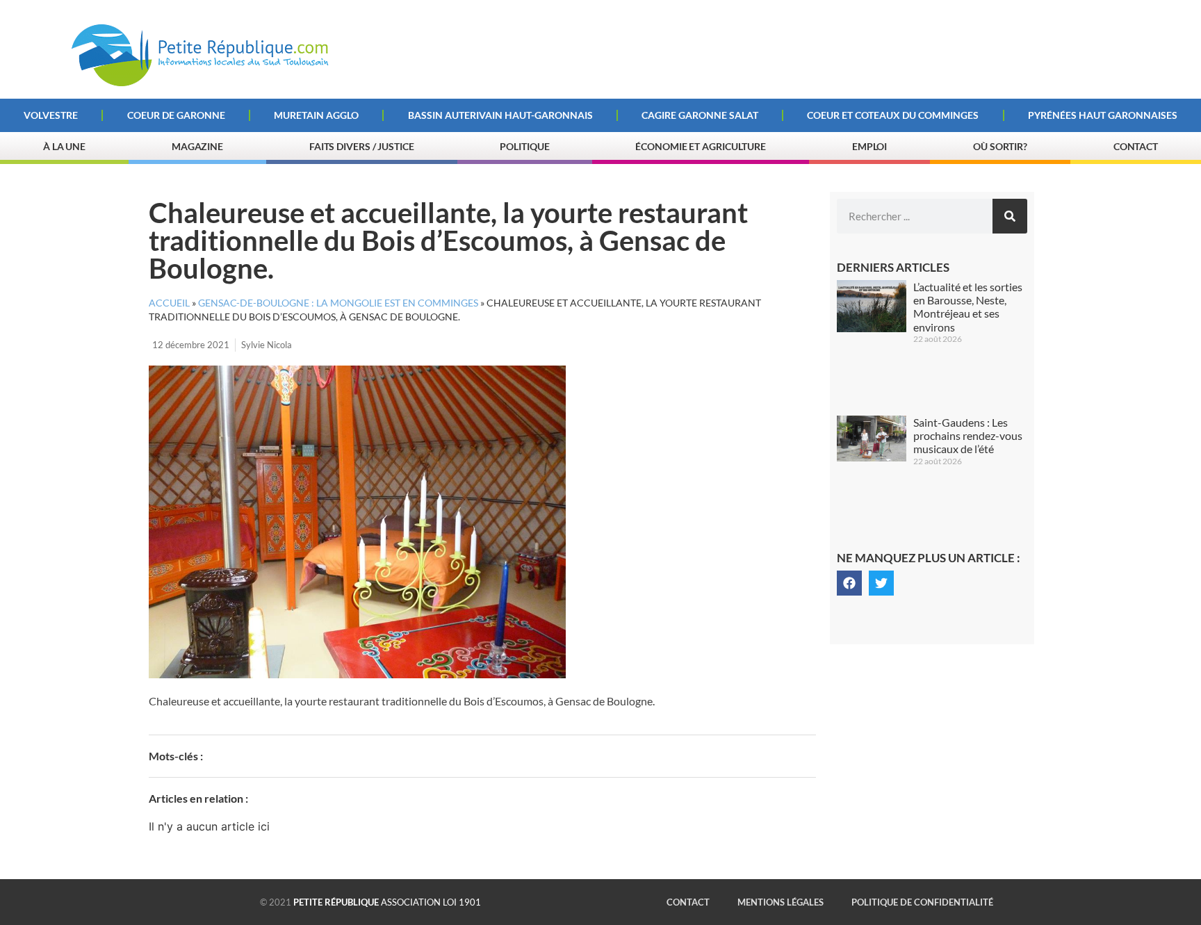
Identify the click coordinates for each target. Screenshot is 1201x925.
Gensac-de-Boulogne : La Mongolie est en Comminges (338, 303)
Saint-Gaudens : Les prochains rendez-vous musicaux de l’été (967, 435)
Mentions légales (780, 902)
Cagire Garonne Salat (700, 115)
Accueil (169, 303)
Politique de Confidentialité (922, 902)
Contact (1135, 146)
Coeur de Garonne (176, 115)
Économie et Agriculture (700, 146)
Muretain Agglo (316, 115)
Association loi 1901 (387, 902)
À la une (64, 146)
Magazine (197, 146)
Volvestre (51, 115)
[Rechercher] (1009, 216)
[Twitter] (881, 583)
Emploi (869, 146)
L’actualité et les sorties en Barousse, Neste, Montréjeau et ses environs (967, 307)
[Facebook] (849, 583)
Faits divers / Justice (361, 146)
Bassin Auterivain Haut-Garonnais (500, 115)
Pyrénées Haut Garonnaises (1102, 115)
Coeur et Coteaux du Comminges (893, 115)
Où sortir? (1000, 146)
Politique (524, 146)
